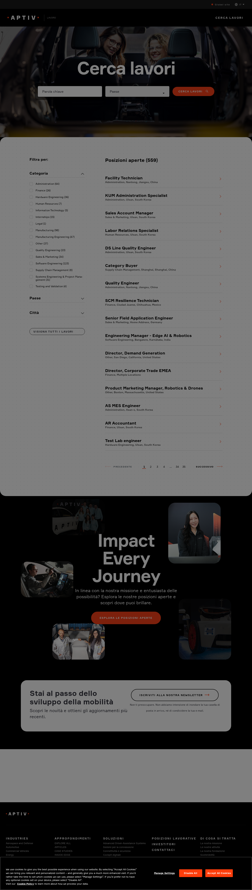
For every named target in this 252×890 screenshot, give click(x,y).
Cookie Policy (25, 883)
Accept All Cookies (219, 873)
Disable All (190, 873)
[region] (126, 873)
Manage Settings (164, 873)
